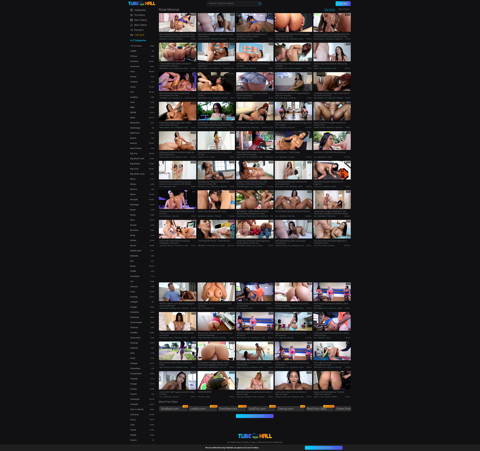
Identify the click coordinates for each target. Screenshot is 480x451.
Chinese (134, 327)
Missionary (283, 98)
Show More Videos (254, 416)
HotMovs (308, 216)
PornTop (309, 157)
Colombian (135, 368)
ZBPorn (309, 245)
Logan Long (241, 367)
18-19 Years (136, 46)
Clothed (134, 348)
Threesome (215, 186)
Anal (226, 367)
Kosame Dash (203, 127)
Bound (133, 225)
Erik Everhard (318, 98)
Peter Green (279, 186)
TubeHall (142, 3)
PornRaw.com (233, 408)
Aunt (132, 102)
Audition (134, 97)
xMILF (270, 68)
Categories (140, 9)
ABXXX (193, 186)
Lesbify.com (203, 408)
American (135, 66)
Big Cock (253, 68)
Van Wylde (279, 68)
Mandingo (279, 308)
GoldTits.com (262, 408)
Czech (133, 430)
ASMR (133, 51)
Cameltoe (134, 276)
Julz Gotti (162, 245)
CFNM (133, 271)
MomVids (231, 245)
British (133, 240)
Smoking (172, 308)
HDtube (231, 39)
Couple (133, 389)
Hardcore (171, 39)
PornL (310, 68)
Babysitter (135, 122)
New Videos (329, 9)
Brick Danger (318, 308)
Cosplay (134, 378)
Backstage (135, 128)
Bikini (133, 179)
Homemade (210, 245)
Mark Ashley (202, 98)
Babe (132, 117)
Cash (132, 291)
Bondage (134, 204)
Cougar (133, 384)
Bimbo (133, 184)
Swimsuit (214, 39)
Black (216, 68)
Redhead (298, 68)
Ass (226, 39)
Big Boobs (163, 39)
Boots (133, 210)
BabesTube (269, 157)
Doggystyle (179, 127)
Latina (250, 39)
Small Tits (333, 308)
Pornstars (139, 14)
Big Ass (188, 127)
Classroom (135, 338)
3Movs (270, 98)
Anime (133, 76)
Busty (301, 39)
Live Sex (139, 34)
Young (221, 39)
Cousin (133, 394)
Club (132, 353)
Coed (132, 358)
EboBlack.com (174, 408)
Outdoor (183, 98)
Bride (132, 235)
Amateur (291, 157)
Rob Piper (201, 186)
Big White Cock (137, 174)
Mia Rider (201, 245)
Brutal (133, 245)
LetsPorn (308, 127)
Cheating (206, 308)
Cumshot (134, 414)
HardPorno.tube (228, 68)
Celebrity (134, 312)
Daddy (133, 435)
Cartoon (134, 286)
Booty (249, 245)
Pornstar (179, 39)
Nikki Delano (163, 68)
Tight (239, 98)
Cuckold (134, 404)
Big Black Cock (137, 158)
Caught (133, 307)
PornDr (193, 39)
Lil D (315, 186)
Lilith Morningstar (243, 186)
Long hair (292, 98)
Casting (134, 297)
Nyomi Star (241, 157)
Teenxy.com (291, 408)
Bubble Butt (339, 39)
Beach (133, 138)
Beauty (212, 127)
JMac (316, 68)
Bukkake (134, 256)
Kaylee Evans (214, 367)
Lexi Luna (240, 397)
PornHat (231, 216)
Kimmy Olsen (319, 39)
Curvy (133, 419)
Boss (132, 220)
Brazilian (134, 230)
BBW (132, 107)
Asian (223, 245)
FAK (271, 216)
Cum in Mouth (137, 409)
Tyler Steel (318, 367)
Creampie (135, 399)
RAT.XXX (347, 245)
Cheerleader (136, 322)
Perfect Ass (251, 216)
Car (132, 281)
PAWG (334, 397)
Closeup (134, 343)
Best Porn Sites (320, 408)
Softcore (245, 98)
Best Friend (135, 148)
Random (139, 29)
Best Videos (140, 24)
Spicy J (316, 397)
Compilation (329, 39)
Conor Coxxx (163, 308)
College (134, 363)
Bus (132, 261)
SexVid (309, 98)
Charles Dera (280, 39)
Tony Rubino (241, 216)
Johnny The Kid (203, 39)
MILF (174, 186)
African (133, 56)
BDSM (133, 112)
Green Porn (349, 408)
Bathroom (135, 133)
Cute (132, 425)
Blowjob (244, 39)
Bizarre (133, 189)
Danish (133, 440)
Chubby (133, 332)
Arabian (134, 82)
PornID (270, 39)
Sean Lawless (203, 68)
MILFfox (309, 186)
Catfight (134, 302)
